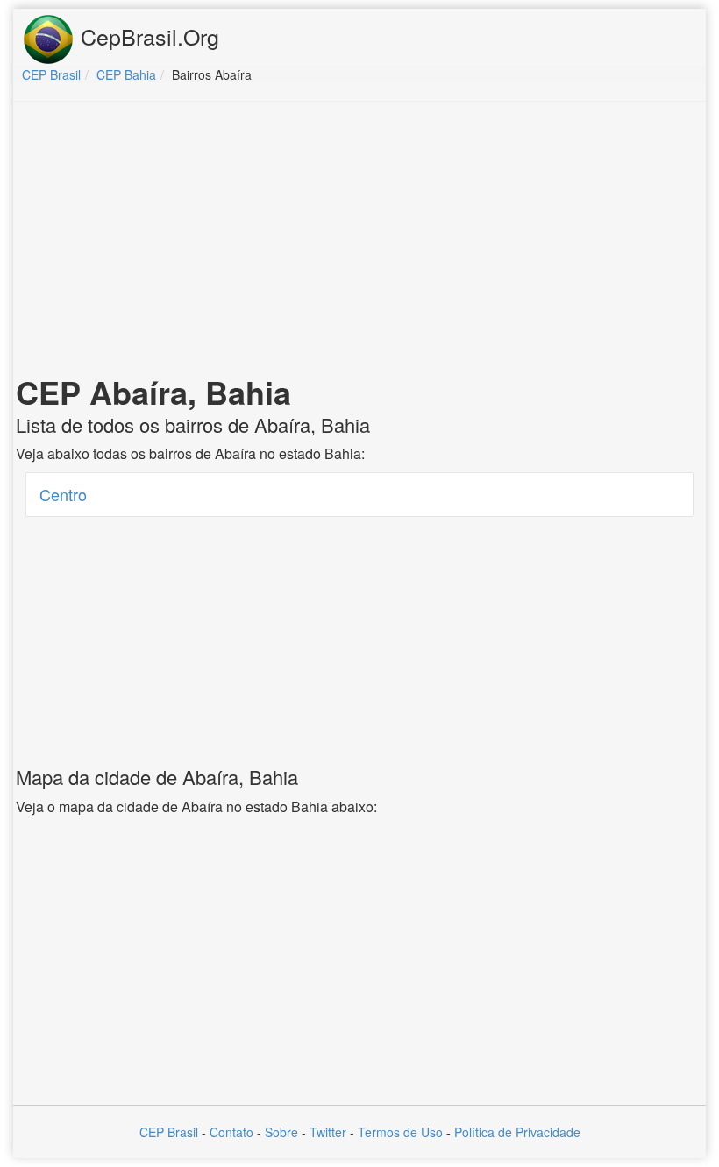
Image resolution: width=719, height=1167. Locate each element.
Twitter (328, 1132)
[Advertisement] (359, 241)
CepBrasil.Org (147, 36)
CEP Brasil (168, 1132)
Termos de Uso (400, 1132)
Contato (231, 1132)
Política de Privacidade (517, 1132)
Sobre (281, 1132)
